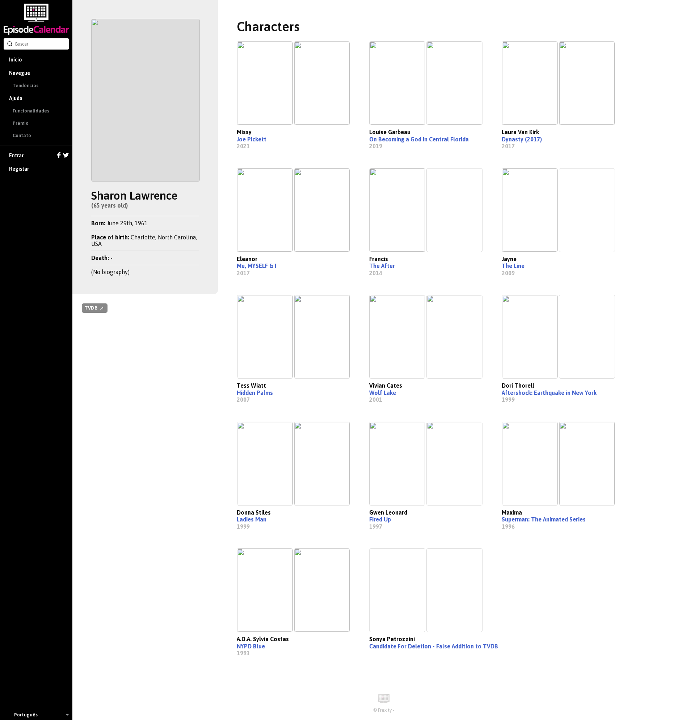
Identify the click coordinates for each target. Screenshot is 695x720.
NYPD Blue (251, 646)
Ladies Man (251, 519)
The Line (513, 266)
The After (382, 266)
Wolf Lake (382, 392)
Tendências (25, 85)
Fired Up (380, 519)
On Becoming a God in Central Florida (419, 139)
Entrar (16, 155)
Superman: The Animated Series (544, 519)
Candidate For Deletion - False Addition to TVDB (433, 646)
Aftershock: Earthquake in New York (549, 392)
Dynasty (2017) (522, 139)
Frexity (385, 710)
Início (15, 60)
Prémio (21, 123)
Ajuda (15, 98)
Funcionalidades (31, 111)
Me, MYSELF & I (256, 266)
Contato (22, 135)
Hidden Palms (255, 392)
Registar (19, 169)
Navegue (19, 73)
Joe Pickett (251, 139)
